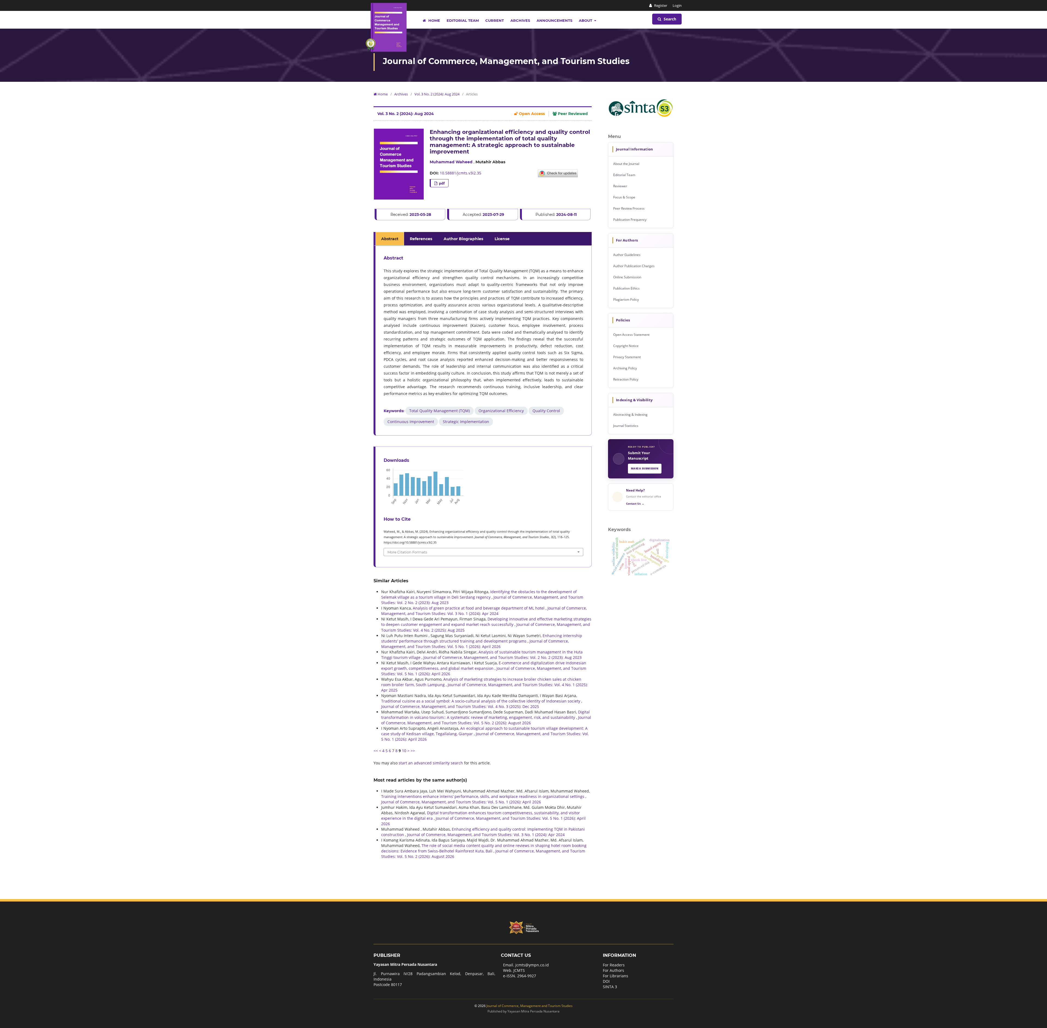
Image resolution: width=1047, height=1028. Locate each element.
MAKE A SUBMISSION (644, 468)
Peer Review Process (629, 208)
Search (669, 19)
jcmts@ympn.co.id (532, 964)
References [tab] (421, 238)
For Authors (613, 970)
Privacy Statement (627, 357)
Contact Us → (635, 503)
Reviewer (620, 186)
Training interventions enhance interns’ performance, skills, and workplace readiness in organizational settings (483, 796)
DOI (606, 981)
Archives (520, 20)
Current (494, 20)
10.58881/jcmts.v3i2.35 (460, 173)
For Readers (614, 964)
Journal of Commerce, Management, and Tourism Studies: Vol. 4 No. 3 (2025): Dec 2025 (460, 706)
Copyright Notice (626, 345)
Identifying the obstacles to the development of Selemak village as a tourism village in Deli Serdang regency (479, 594)
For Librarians (615, 975)
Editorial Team (463, 20)
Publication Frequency (629, 219)
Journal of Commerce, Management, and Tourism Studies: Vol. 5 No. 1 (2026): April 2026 (475, 643)
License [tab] (502, 238)
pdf (441, 183)
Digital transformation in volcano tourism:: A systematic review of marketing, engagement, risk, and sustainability (485, 714)
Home (433, 20)
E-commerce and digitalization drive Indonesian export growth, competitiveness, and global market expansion (483, 665)
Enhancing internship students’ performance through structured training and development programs (481, 638)
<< (376, 750)
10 (404, 750)
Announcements (554, 20)
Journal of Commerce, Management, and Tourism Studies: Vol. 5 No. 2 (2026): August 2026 (486, 720)
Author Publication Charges (634, 266)
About (586, 20)
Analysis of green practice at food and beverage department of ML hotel (479, 608)
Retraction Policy (625, 379)
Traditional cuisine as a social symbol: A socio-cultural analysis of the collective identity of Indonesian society (481, 701)
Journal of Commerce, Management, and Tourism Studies (506, 61)
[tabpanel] (483, 340)
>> (413, 750)
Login (677, 5)
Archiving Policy (625, 368)
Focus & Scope (624, 197)
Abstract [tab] (389, 238)
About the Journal (626, 163)
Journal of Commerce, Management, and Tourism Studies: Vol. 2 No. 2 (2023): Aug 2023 (502, 657)
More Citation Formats (407, 552)
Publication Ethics (626, 288)
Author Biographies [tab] (463, 238)
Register (660, 5)
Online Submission (627, 277)
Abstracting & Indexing (630, 414)
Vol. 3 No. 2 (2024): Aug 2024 (436, 94)
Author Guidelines (626, 254)
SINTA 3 (610, 986)
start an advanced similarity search (431, 762)
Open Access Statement (631, 334)
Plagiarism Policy (626, 299)
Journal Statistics (625, 425)
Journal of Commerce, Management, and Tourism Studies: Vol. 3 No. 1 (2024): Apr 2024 (484, 610)
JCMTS (519, 970)
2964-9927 (526, 975)
